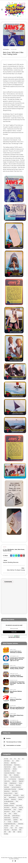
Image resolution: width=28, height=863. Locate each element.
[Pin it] (21, 555)
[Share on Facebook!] (11, 555)
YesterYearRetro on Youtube (13, 745)
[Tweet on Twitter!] (14, 555)
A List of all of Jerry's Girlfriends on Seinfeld (16, 652)
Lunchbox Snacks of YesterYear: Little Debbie (16, 676)
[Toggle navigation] (2, 9)
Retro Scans (21, 549)
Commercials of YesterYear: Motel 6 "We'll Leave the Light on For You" (17, 659)
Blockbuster (11, 549)
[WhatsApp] (16, 555)
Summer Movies (7, 550)
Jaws (15, 549)
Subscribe (14, 631)
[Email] (24, 555)
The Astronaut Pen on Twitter (13, 742)
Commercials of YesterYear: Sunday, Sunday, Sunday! (17, 668)
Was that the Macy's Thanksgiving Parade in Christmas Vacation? (16, 723)
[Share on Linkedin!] (19, 555)
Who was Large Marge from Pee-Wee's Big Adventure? (17, 708)
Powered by (10, 636)
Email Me (8, 738)
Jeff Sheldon (6, 49)
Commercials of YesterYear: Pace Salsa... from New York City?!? (17, 683)
